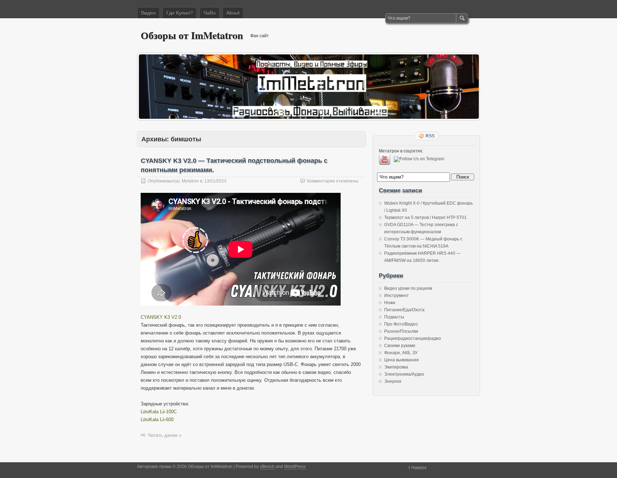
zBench (267, 466)
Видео (148, 13)
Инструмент (396, 295)
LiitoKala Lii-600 (157, 419)
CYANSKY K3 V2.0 (161, 317)
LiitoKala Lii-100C (159, 411)
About (233, 13)
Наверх (418, 467)
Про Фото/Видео (401, 324)
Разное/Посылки (401, 331)
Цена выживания (401, 359)
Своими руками (399, 345)
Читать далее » (164, 435)
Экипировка (396, 367)
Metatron (190, 181)
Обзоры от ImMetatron (192, 35)
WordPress (295, 466)
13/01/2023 (215, 181)
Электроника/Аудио (404, 374)
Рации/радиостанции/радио (412, 338)
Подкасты (394, 317)
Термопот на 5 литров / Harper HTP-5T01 (425, 217)
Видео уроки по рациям (408, 288)
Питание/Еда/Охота (404, 309)
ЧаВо (210, 13)
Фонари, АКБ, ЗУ (401, 352)
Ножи (389, 302)
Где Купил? (179, 13)
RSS (430, 135)
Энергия (392, 381)
